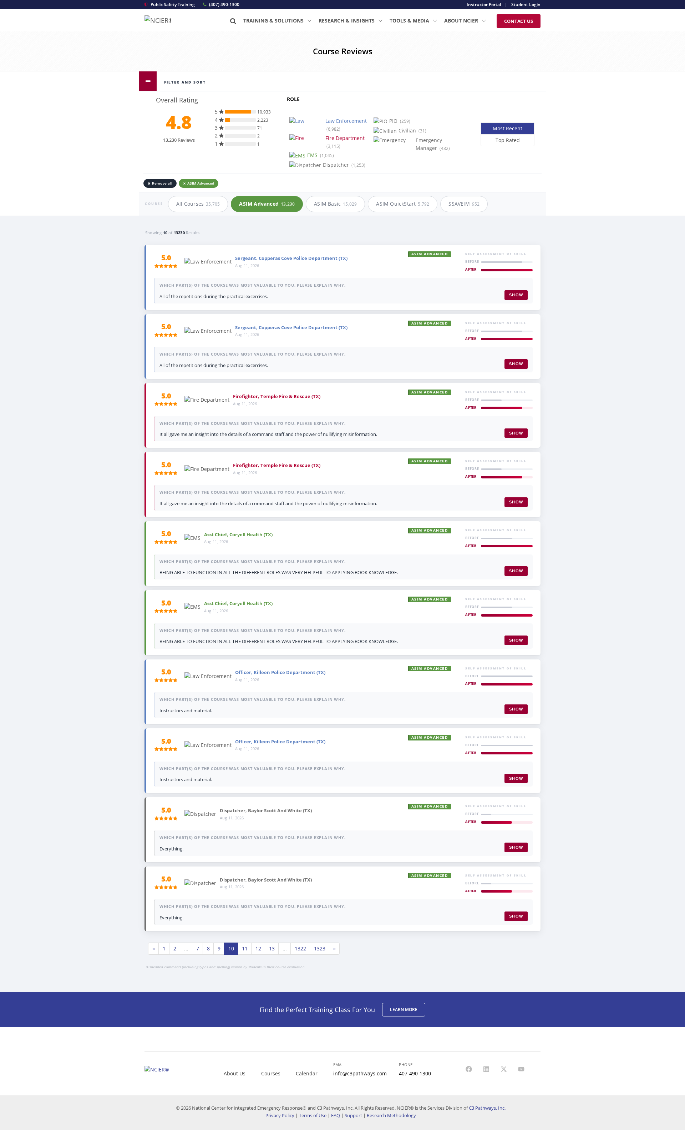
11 (245, 948)
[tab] (342, 81)
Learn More (403, 1009)
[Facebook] (469, 1070)
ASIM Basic (335, 203)
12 (258, 948)
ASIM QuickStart (402, 203)
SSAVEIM (464, 203)
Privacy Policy (279, 1115)
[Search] (233, 20)
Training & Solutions (274, 20)
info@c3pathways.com (360, 1073)
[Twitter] (504, 1070)
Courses (270, 1073)
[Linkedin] (486, 1070)
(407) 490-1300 (223, 4)
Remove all (162, 183)
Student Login (526, 4)
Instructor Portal (484, 4)
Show (516, 295)
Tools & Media (410, 20)
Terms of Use (312, 1115)
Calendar (307, 1073)
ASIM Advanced (200, 183)
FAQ (335, 1115)
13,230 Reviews (179, 140)
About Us (234, 1073)
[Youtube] (521, 1070)
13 (272, 948)
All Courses (198, 203)
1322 (300, 948)
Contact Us (518, 21)
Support (353, 1115)
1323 (319, 948)
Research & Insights (347, 20)
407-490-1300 (415, 1073)
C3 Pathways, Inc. (487, 1108)
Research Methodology (391, 1115)
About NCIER (462, 20)
